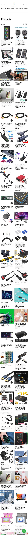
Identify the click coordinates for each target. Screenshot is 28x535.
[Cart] (26, 4)
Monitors (26, 8)
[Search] (4, 4)
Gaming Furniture (19, 8)
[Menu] (1, 4)
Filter (4, 24)
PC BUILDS (3, 8)
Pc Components (10, 8)
